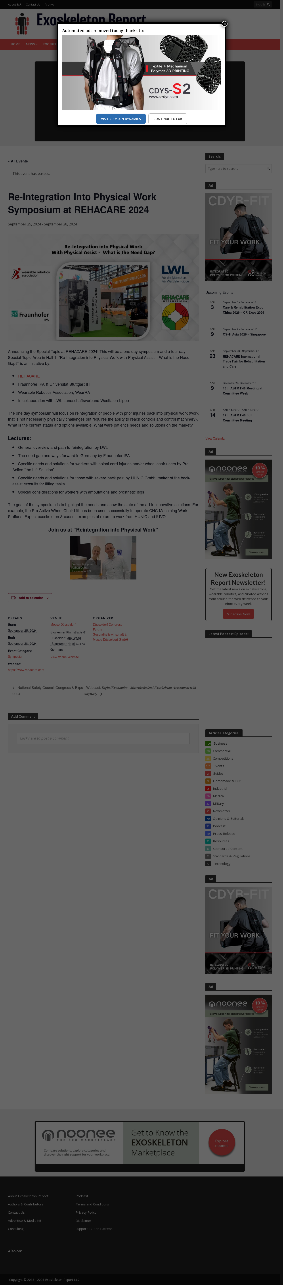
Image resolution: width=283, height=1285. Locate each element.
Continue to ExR (167, 119)
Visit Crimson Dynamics (121, 119)
